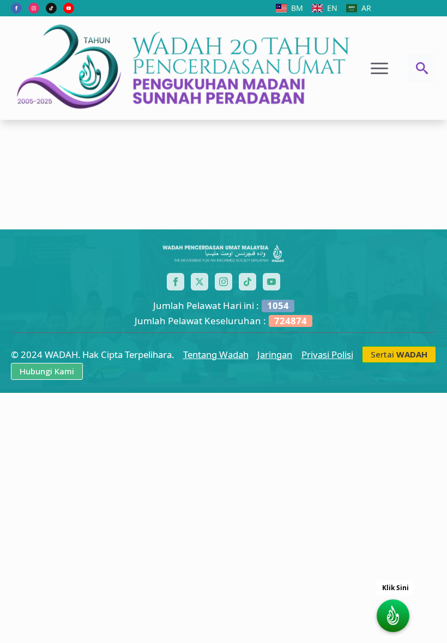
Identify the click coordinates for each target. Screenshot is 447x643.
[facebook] (16, 8)
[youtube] (68, 8)
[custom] (51, 8)
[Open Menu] (379, 68)
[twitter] (199, 281)
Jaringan (274, 355)
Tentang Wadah (216, 355)
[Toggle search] (422, 68)
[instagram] (33, 8)
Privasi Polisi (327, 355)
